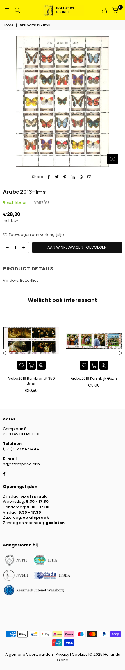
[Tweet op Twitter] (57, 176)
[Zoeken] (17, 10)
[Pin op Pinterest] (65, 176)
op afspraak (33, 496)
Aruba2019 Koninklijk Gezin (94, 378)
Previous (4, 353)
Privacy (62, 654)
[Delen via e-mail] (89, 176)
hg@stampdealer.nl (22, 464)
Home (8, 25)
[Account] (104, 10)
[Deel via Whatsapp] (81, 176)
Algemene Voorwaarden (29, 654)
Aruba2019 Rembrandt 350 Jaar (31, 381)
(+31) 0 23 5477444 (21, 449)
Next (120, 353)
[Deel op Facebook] (49, 176)
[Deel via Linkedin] (73, 176)
